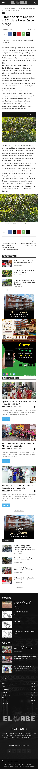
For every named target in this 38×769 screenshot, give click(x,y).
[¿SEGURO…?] (7, 624)
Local (17, 8)
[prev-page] (3, 290)
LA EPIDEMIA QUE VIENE (21, 612)
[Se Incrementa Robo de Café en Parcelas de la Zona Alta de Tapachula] (7, 604)
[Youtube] (28, 751)
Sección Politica (10, 8)
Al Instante (5, 406)
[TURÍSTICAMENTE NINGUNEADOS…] (7, 634)
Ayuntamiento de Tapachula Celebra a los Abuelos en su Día (19, 402)
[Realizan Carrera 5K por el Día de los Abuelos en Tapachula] (19, 432)
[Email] (28, 34)
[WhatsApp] (23, 34)
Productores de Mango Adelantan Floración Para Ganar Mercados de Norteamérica (24, 282)
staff (10, 406)
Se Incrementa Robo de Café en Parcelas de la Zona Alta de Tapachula (23, 604)
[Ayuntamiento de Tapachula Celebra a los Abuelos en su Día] (19, 390)
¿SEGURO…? (17, 621)
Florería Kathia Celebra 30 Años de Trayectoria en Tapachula (17, 486)
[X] (14, 34)
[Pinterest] (19, 34)
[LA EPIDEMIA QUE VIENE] (7, 614)
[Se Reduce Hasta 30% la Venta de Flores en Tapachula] (7, 273)
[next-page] (6, 290)
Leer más (6, 419)
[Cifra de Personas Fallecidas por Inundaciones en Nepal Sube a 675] (7, 560)
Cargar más (18, 510)
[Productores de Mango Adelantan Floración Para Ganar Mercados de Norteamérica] (7, 283)
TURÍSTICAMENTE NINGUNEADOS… (24, 631)
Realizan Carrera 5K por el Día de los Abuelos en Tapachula (18, 444)
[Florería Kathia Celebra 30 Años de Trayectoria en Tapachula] (19, 474)
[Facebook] (10, 34)
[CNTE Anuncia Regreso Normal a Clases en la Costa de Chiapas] (7, 263)
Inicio (3, 8)
